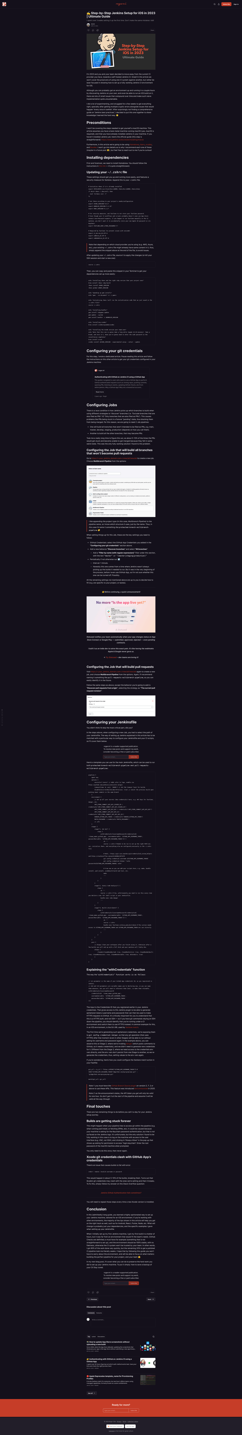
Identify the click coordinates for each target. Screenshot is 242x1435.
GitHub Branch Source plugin (123, 1086)
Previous (94, 1299)
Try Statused (111, 657)
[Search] (214, 4)
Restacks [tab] (99, 1313)
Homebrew (134, 144)
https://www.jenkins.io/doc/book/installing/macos (122, 140)
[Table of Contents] (2, 717)
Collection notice (133, 1421)
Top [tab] (89, 1336)
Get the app (130, 1426)
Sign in (236, 4)
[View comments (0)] (93, 30)
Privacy (119, 1421)
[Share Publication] (219, 4)
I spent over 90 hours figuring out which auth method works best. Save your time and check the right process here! (111, 1365)
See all (90, 1393)
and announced (141, 1088)
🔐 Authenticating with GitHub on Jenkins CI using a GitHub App (109, 1360)
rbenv (142, 144)
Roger (93, 24)
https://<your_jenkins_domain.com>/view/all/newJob (114, 458)
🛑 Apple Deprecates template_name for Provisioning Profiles (110, 1377)
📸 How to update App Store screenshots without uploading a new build (108, 1343)
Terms (124, 1421)
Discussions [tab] (101, 1336)
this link (102, 166)
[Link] (83, 122)
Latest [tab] (94, 1336)
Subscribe (226, 4)
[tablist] (95, 1313)
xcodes (149, 144)
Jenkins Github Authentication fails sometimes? (121, 1193)
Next (149, 1299)
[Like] (88, 30)
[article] (121, 1348)
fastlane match (132, 1027)
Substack (111, 1431)
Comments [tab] (91, 1313)
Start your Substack (116, 1426)
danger (129, 1044)
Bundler (93, 147)
